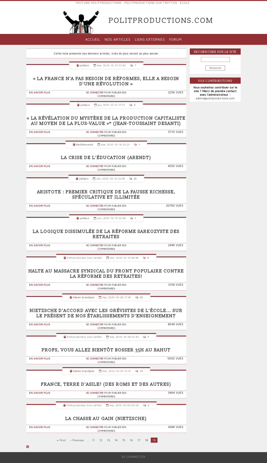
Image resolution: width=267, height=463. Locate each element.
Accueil (92, 39)
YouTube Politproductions (99, 2)
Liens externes (150, 39)
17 (139, 440)
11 (94, 440)
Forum (175, 39)
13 (109, 440)
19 (155, 440)
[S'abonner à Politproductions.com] (27, 446)
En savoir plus (39, 92)
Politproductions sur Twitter (150, 2)
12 (101, 440)
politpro (84, 65)
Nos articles (117, 39)
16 (132, 440)
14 (117, 440)
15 (124, 440)
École (185, 2)
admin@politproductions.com (215, 98)
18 (147, 440)
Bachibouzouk (84, 144)
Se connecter (95, 92)
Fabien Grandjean (83, 297)
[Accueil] (81, 20)
